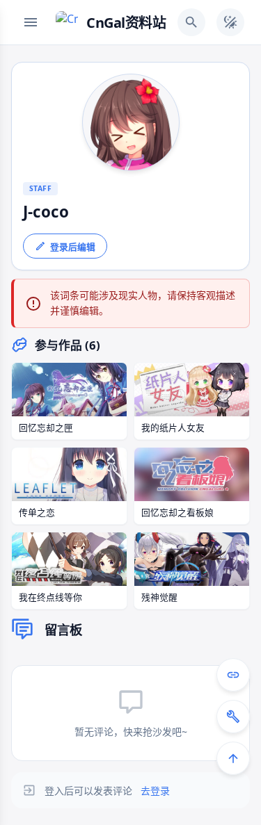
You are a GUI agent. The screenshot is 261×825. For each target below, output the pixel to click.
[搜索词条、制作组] (191, 22)
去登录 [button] (155, 790)
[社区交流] (233, 675)
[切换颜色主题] (230, 22)
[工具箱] (233, 716)
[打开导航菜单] (31, 22)
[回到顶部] (233, 758)
